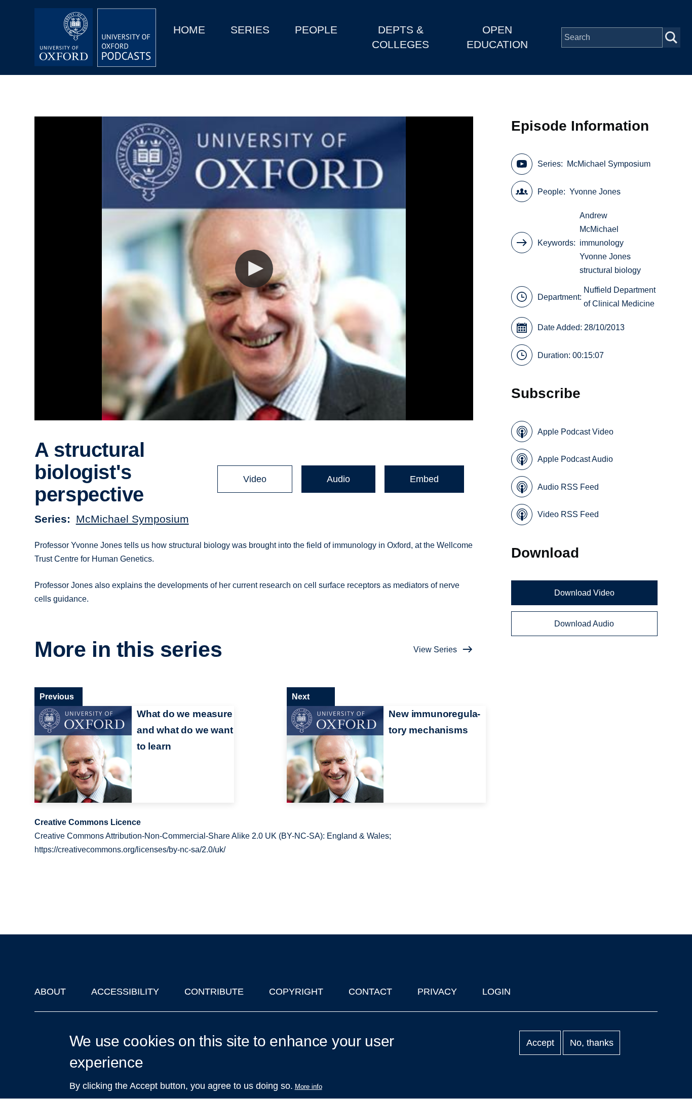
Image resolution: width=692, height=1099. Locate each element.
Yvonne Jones (595, 191)
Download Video (584, 592)
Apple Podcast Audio (575, 459)
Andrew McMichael (599, 222)
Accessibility (125, 992)
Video (254, 479)
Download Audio (584, 623)
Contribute (214, 992)
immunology (602, 243)
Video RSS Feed (568, 514)
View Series (435, 649)
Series (250, 29)
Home (189, 29)
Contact (370, 992)
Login (496, 992)
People (316, 29)
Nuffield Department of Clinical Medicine (620, 297)
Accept (540, 1043)
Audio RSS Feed (568, 487)
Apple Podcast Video (575, 431)
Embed (424, 479)
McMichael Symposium (132, 519)
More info (308, 1086)
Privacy (437, 992)
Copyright (296, 992)
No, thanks (591, 1043)
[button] (254, 269)
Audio (338, 479)
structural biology (610, 270)
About (50, 992)
